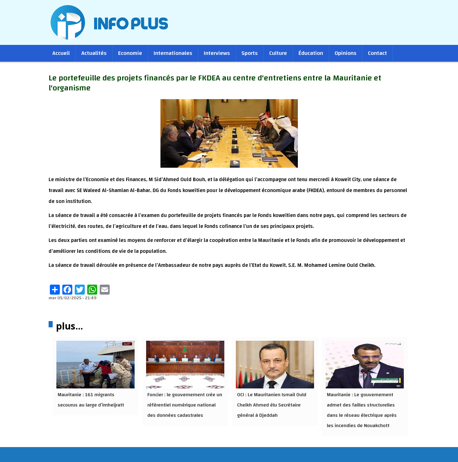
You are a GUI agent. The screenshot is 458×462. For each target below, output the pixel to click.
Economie (130, 53)
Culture (278, 53)
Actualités (94, 53)
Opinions (345, 53)
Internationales (173, 53)
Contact (377, 53)
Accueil (61, 53)
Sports (249, 53)
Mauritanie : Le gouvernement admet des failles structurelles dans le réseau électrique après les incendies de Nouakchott (362, 410)
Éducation (310, 53)
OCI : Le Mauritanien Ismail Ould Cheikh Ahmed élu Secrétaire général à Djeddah (271, 405)
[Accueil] (113, 22)
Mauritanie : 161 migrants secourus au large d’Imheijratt (91, 400)
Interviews (217, 53)
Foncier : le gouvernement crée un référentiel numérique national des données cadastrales (184, 405)
